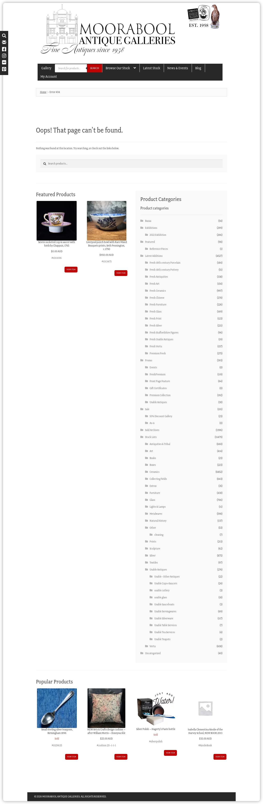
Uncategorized (153, 653)
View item (71, 269)
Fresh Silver (156, 325)
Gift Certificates (158, 388)
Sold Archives (152, 430)
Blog (198, 68)
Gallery (46, 68)
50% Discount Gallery (161, 416)
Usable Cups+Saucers (165, 583)
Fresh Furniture (158, 304)
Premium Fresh (158, 353)
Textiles (154, 562)
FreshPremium (157, 374)
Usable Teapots (162, 639)
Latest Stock (151, 68)
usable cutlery (162, 590)
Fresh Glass (155, 311)
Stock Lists (151, 437)
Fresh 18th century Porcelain (165, 262)
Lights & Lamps (158, 506)
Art (151, 451)
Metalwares (156, 513)
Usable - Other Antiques (167, 576)
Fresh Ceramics (158, 290)
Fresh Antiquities (159, 276)
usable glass (160, 597)
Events (153, 367)
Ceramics (154, 471)
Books (153, 458)
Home (43, 92)
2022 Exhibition (158, 234)
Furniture (155, 492)
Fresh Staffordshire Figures (164, 332)
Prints (153, 541)
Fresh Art (154, 283)
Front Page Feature (160, 381)
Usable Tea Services (164, 632)
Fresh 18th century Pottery (164, 269)
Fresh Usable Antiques (161, 339)
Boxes (153, 464)
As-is (152, 423)
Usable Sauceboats (164, 604)
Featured (150, 241)
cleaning (158, 534)
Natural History (158, 520)
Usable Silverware (163, 618)
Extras (153, 485)
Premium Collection (160, 395)
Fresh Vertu (156, 346)
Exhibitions (151, 227)
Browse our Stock (118, 68)
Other (153, 527)
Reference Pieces (159, 248)
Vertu (153, 646)
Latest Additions (154, 255)
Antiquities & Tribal (160, 444)
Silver (153, 555)
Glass (152, 499)
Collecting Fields (158, 478)
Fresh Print (155, 318)
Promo (148, 360)
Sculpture (155, 548)
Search (94, 68)
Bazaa (148, 220)
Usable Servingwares (165, 611)
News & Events (177, 68)
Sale (147, 409)
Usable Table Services (165, 625)
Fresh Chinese (157, 297)
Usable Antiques (158, 402)
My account (48, 76)
